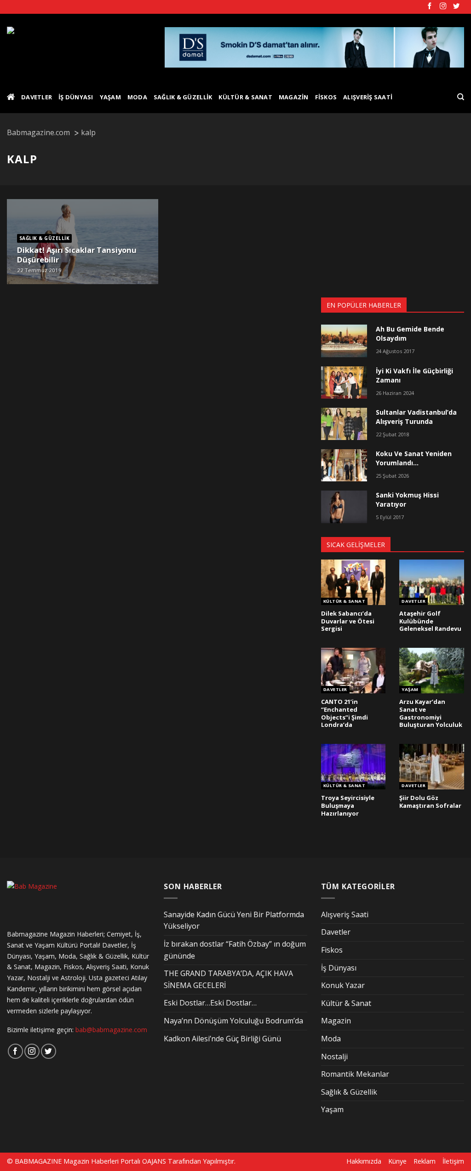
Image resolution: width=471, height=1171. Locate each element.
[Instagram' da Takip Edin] (443, 6)
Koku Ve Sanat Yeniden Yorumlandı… (414, 458)
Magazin (294, 97)
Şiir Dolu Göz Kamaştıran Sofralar (430, 801)
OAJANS (154, 1161)
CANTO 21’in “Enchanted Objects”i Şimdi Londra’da (344, 713)
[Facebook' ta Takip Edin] (429, 6)
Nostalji (334, 1056)
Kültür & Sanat (245, 97)
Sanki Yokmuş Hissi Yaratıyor (407, 499)
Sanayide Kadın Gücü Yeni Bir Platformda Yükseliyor (234, 920)
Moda (137, 97)
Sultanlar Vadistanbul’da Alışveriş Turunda (416, 417)
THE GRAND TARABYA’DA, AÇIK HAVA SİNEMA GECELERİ (228, 979)
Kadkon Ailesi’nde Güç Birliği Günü (222, 1039)
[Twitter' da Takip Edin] (456, 6)
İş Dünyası (75, 97)
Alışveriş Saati (367, 97)
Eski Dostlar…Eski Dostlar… (210, 1003)
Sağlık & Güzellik (183, 97)
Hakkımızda (363, 1161)
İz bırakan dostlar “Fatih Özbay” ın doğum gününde (235, 950)
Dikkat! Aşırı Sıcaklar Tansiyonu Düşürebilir (77, 255)
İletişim (453, 1161)
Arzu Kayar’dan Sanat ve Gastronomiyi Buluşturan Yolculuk (430, 713)
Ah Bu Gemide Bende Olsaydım (410, 334)
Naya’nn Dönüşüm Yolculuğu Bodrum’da (233, 1021)
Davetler (36, 97)
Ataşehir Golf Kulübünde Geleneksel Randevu (430, 621)
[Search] (460, 97)
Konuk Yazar (343, 985)
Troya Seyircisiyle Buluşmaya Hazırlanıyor (347, 805)
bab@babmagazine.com (111, 1029)
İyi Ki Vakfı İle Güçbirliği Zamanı (414, 375)
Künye (397, 1161)
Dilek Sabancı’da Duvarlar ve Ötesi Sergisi (347, 621)
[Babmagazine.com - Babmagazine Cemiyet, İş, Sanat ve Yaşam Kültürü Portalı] (79, 47)
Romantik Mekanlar (355, 1074)
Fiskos (326, 97)
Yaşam (110, 97)
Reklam (425, 1161)
